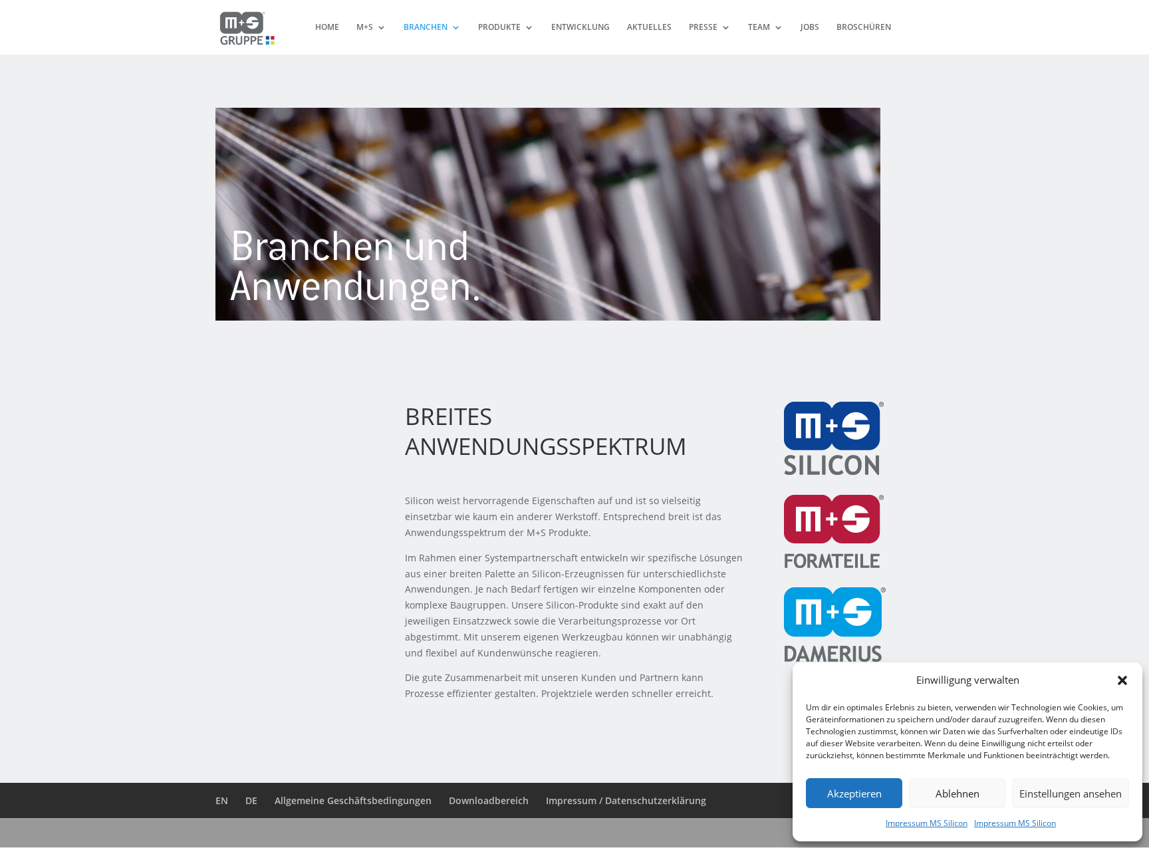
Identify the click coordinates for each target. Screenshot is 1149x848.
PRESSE (703, 28)
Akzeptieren (854, 793)
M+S (364, 28)
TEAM (759, 28)
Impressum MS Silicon (926, 823)
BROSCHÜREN (863, 28)
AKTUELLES (649, 28)
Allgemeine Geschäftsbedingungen (353, 800)
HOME (327, 28)
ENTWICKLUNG (580, 28)
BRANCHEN (425, 28)
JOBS (810, 28)
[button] (1122, 680)
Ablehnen (957, 793)
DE (251, 800)
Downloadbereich (489, 800)
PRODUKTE (499, 28)
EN (221, 800)
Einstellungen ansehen (1070, 793)
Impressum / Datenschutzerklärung (626, 800)
